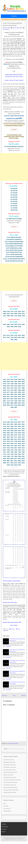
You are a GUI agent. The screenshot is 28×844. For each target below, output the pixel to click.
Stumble (6, 630)
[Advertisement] (14, 167)
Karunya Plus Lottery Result (9, 769)
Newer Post (4, 695)
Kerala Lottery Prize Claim (10, 602)
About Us (4, 831)
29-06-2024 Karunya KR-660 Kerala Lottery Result (12, 24)
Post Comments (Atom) (13, 743)
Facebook (12, 629)
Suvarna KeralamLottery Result (10, 772)
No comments (6, 29)
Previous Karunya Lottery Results (11, 581)
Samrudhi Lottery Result (8, 759)
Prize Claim (5, 806)
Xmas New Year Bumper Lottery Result (11, 779)
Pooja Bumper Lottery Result (9, 792)
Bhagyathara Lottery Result (9, 762)
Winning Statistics (7, 811)
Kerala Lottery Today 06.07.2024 (14, 74)
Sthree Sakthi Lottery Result (9, 764)
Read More (8, 646)
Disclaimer (4, 824)
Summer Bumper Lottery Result (10, 782)
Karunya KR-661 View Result (14, 76)
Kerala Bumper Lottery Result (9, 777)
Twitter (18, 629)
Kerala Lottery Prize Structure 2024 (12, 622)
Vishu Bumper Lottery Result (9, 784)
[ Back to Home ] (14, 625)
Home (14, 695)
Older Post (23, 695)
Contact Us (4, 829)
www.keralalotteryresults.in (17, 837)
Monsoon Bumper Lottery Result (10, 787)
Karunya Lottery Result (17, 27)
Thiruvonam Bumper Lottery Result (11, 790)
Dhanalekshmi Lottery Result (9, 767)
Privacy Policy (5, 826)
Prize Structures (6, 808)
